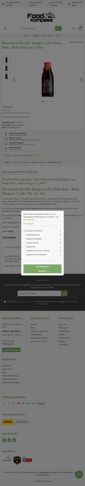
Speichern (42, 271)
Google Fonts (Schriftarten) (36, 254)
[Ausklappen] (60, 230)
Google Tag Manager (34, 238)
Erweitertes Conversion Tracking (38, 250)
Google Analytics (32, 242)
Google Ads (30, 246)
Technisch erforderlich (34, 231)
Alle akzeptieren (42, 266)
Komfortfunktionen (33, 234)
